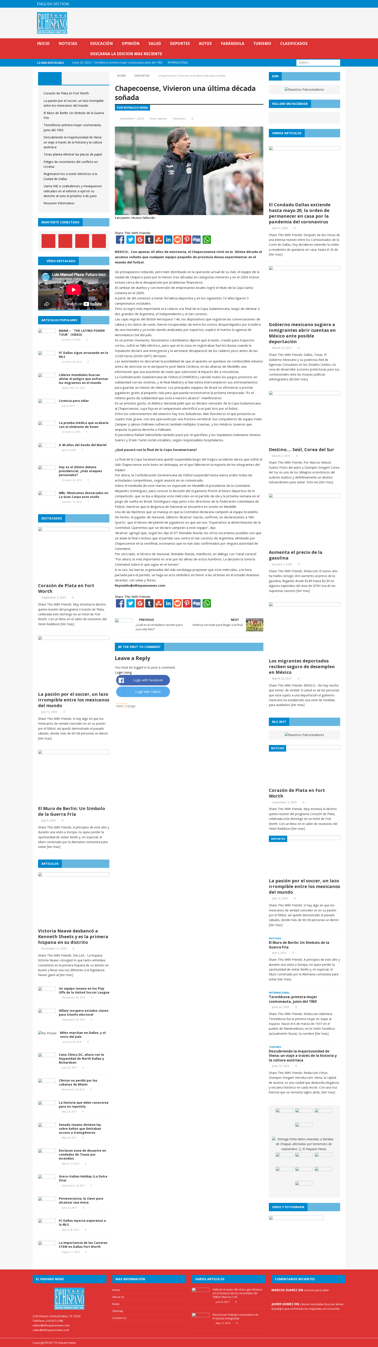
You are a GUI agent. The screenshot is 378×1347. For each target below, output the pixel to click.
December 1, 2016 (132, 118)
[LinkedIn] (168, 241)
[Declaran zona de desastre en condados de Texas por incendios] (47, 1159)
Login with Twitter (148, 692)
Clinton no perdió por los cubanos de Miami (78, 1082)
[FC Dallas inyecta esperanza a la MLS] (47, 1229)
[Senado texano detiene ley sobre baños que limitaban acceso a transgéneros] (47, 1133)
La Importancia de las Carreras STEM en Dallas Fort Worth (83, 1245)
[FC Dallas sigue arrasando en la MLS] (47, 361)
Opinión (131, 43)
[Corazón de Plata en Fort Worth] (73, 578)
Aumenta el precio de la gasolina (295, 555)
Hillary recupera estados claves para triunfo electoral (83, 1012)
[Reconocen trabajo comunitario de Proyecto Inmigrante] (200, 1324)
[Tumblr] (149, 241)
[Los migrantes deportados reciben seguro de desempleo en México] (304, 653)
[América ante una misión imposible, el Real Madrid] (304, 1173)
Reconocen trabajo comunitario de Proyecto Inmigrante (235, 1316)
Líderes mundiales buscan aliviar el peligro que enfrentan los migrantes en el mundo (83, 379)
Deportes (180, 43)
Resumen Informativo (59, 203)
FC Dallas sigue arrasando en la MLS (83, 355)
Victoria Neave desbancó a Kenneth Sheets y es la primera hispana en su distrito (73, 936)
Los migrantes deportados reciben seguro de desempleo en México (302, 666)
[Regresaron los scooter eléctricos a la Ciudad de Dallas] (304, 1114)
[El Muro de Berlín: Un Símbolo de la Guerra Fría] (73, 801)
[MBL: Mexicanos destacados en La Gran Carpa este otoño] (47, 502)
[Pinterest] (333, 4)
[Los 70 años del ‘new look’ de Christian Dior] (323, 1173)
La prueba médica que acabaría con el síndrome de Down (83, 425)
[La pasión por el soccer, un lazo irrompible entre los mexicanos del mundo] (73, 687)
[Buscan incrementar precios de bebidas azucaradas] (304, 1159)
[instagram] (342, 4)
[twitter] (325, 4)
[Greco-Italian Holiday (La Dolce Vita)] (47, 1185)
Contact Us (119, 1318)
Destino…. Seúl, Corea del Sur (301, 449)
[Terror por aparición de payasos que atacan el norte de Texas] (284, 1114)
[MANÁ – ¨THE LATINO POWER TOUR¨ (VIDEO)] (47, 339)
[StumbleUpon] (159, 241)
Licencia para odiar (74, 401)
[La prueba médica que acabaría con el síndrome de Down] (47, 431)
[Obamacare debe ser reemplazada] (323, 1159)
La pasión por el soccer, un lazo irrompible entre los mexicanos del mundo (73, 699)
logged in (140, 667)
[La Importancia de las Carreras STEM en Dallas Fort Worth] (47, 1251)
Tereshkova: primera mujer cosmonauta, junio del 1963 (293, 999)
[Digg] (196, 241)
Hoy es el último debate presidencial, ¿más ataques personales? (80, 471)
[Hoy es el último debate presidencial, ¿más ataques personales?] (47, 476)
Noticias (68, 43)
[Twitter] (130, 241)
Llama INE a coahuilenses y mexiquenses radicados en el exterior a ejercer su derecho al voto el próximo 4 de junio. (73, 191)
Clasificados (294, 43)
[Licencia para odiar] (47, 409)
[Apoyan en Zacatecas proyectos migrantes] (284, 1159)
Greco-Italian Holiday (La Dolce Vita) (83, 1178)
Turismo (262, 43)
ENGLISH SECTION (53, 3)
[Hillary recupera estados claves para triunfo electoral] (47, 1019)
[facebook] (316, 4)
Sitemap (117, 1311)
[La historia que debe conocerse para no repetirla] (47, 1111)
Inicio (43, 43)
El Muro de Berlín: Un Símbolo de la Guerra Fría (71, 811)
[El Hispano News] (70, 1299)
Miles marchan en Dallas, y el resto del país (83, 1035)
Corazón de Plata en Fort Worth (66, 93)
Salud (155, 43)
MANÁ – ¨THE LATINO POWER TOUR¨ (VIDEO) (82, 332)
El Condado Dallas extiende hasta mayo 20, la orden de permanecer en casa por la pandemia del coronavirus (300, 213)
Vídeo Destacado (61, 261)
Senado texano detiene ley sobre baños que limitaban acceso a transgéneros (80, 1129)
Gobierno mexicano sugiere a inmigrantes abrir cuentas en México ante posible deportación (302, 332)
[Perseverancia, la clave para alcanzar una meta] (47, 1207)
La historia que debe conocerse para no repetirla (83, 1104)
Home (116, 1290)
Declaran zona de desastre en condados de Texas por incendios (82, 1154)
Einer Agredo (158, 118)
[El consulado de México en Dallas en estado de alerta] (304, 1129)
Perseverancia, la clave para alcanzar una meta (81, 1200)
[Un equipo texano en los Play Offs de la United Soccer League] (47, 997)
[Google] (140, 241)
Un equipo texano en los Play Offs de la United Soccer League (84, 990)
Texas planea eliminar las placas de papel (73, 154)
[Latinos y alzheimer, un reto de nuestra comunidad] (284, 1173)
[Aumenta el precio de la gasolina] (304, 545)
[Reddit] (177, 241)
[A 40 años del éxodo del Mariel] (47, 454)
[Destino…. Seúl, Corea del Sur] (304, 442)
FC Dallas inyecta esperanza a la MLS (82, 1222)
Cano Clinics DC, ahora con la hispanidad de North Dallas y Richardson (81, 1058)
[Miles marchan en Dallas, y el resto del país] (47, 1033)
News (116, 1304)
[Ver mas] (67, 624)
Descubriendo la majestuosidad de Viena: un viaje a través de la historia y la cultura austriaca (73, 142)
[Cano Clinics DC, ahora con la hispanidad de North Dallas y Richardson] (47, 1063)
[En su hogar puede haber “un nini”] (323, 1114)
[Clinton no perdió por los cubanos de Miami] (47, 1089)
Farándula (232, 43)
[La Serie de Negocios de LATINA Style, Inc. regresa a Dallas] (304, 1187)
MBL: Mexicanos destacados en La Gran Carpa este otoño (83, 495)
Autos (205, 43)
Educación (101, 43)
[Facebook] (120, 241)
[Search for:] (318, 62)
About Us (118, 1297)
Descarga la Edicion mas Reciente (126, 53)
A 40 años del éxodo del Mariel (83, 445)
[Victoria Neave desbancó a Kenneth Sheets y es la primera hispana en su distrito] (73, 923)
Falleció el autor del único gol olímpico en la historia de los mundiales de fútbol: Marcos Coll (237, 1293)
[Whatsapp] (206, 241)
